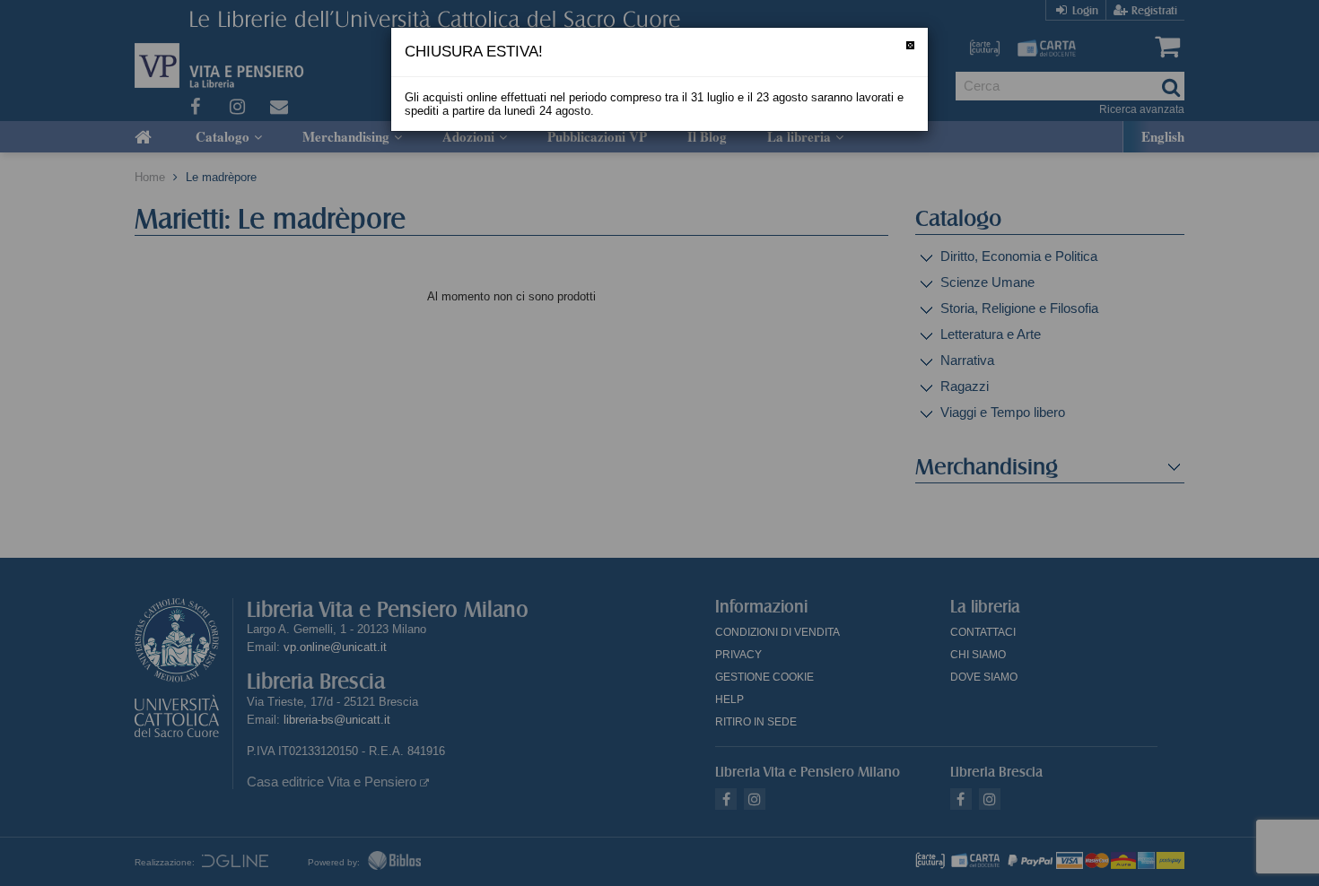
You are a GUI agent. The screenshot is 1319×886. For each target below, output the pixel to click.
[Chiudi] (910, 45)
